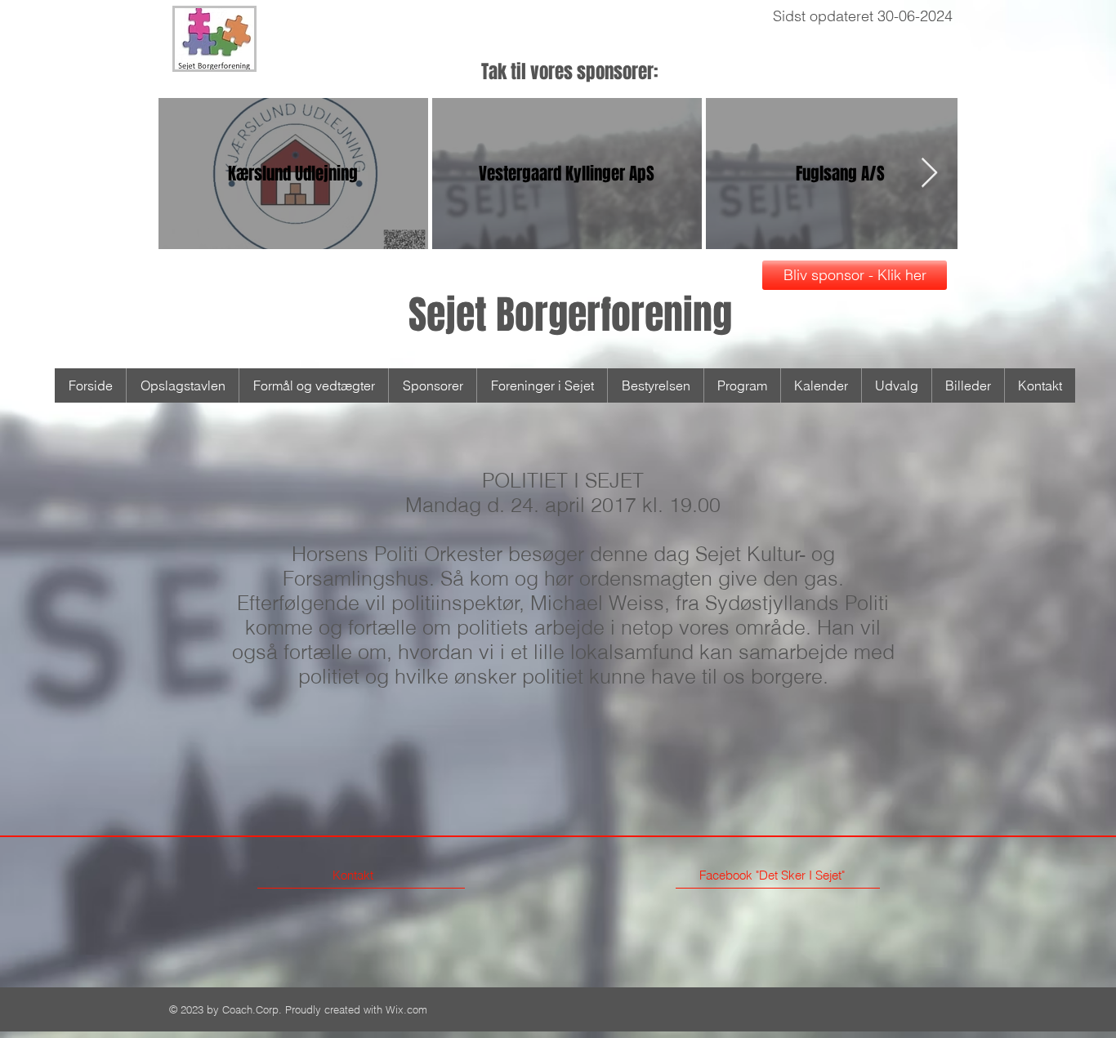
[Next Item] (929, 173)
